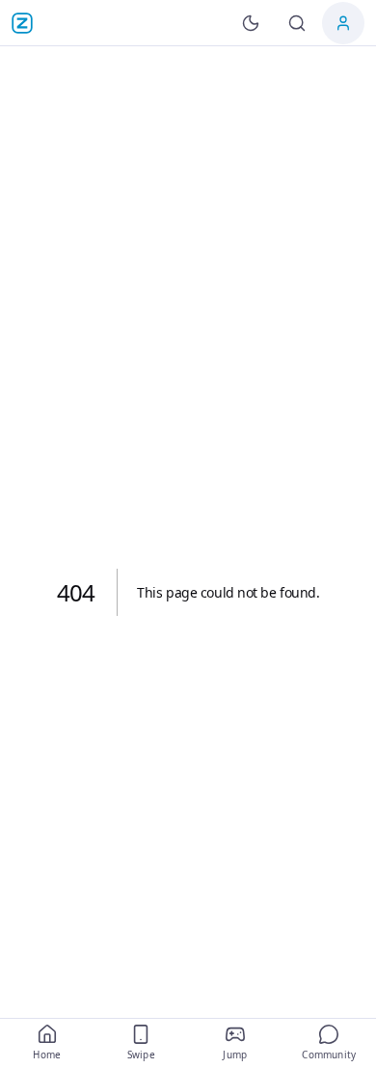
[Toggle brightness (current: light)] (250, 23)
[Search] (297, 23)
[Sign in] (343, 23)
